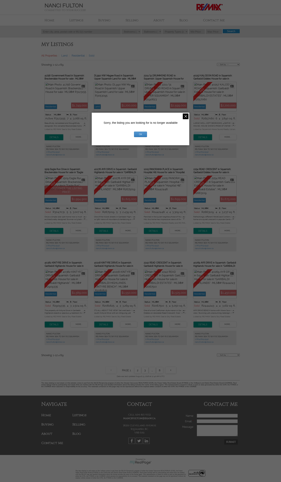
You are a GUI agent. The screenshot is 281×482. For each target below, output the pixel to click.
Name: (190, 415)
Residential (78, 55)
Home (49, 20)
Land (64, 55)
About (158, 20)
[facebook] (132, 441)
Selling (132, 20)
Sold (91, 55)
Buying (104, 20)
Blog (183, 20)
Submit (231, 442)
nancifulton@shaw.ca (55, 155)
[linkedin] (146, 441)
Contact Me (214, 20)
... (152, 370)
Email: (189, 421)
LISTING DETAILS (54, 137)
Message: (188, 426)
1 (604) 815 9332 (53, 152)
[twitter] (139, 441)
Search (231, 31)
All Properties (49, 55)
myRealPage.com (141, 462)
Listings (76, 20)
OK (140, 134)
